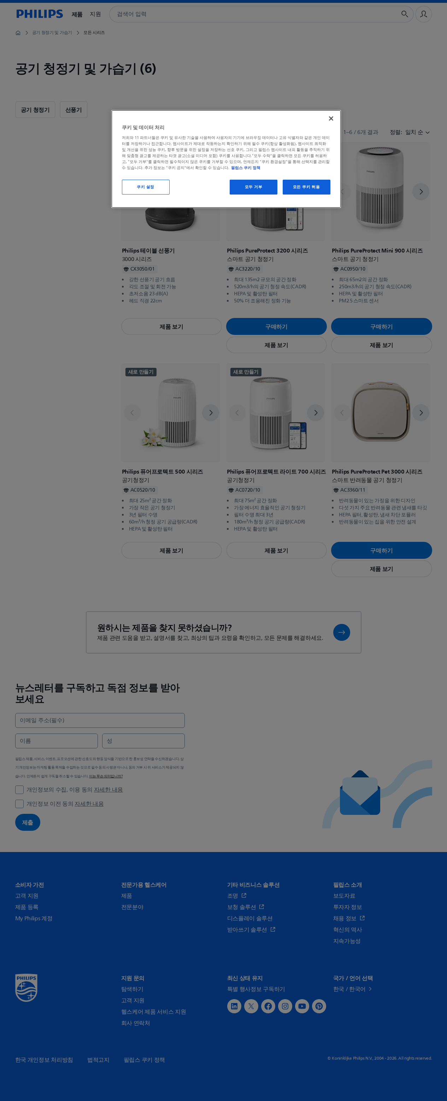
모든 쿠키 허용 (306, 187)
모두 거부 (254, 187)
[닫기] (331, 118)
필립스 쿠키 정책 (245, 167)
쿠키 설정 (145, 187)
